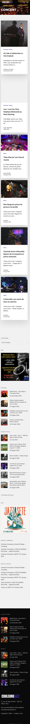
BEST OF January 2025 (15, 587)
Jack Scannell (5, 582)
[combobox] (15, 342)
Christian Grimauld (8, 69)
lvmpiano (5, 220)
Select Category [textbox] (6, 342)
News (10, 49)
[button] (27, 2)
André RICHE (6, 173)
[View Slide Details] (15, 367)
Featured (5, 49)
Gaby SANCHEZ (7, 127)
